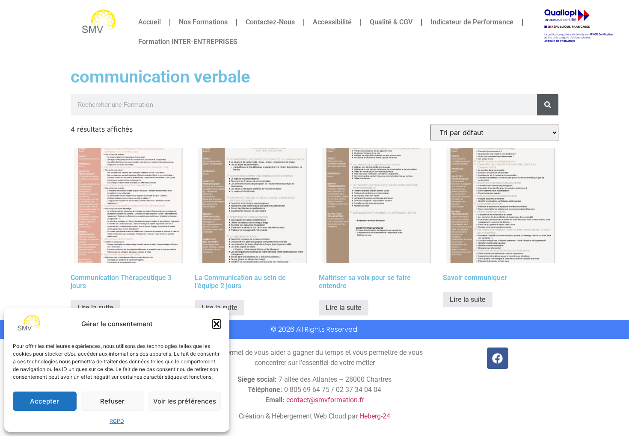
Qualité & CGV (391, 22)
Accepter (44, 401)
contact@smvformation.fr (325, 400)
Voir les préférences (184, 401)
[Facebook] (497, 358)
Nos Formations (203, 22)
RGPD (117, 421)
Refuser (112, 401)
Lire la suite (344, 307)
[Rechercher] (547, 104)
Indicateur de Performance (471, 22)
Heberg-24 (374, 416)
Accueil (149, 22)
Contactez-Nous (270, 22)
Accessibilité (332, 22)
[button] (216, 324)
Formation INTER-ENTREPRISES (187, 42)
